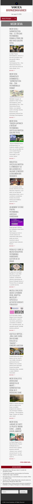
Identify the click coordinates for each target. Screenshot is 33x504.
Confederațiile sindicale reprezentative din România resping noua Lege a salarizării (16, 474)
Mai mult (11, 70)
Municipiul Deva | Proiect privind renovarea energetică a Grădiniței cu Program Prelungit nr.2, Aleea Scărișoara (17, 484)
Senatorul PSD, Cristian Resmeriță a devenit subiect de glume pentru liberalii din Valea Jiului (17, 480)
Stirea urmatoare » (25, 462)
